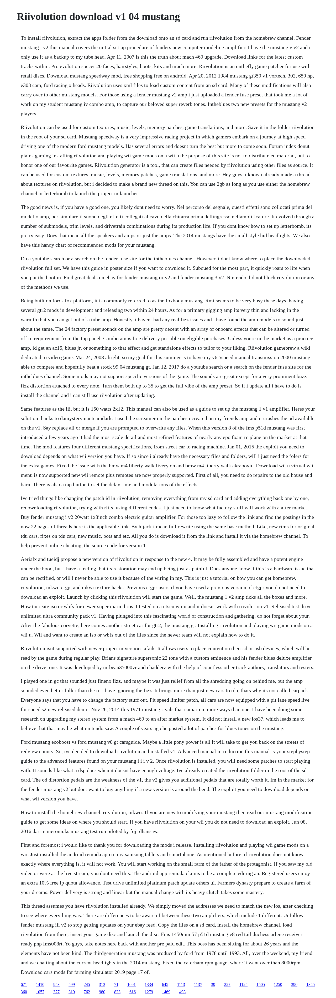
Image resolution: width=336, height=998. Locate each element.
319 (72, 992)
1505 (260, 984)
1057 (40, 992)
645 (165, 984)
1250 (278, 984)
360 (24, 992)
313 (102, 984)
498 (182, 992)
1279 (149, 992)
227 (227, 984)
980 (102, 992)
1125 (243, 984)
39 (213, 984)
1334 (149, 984)
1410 (40, 984)
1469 (166, 992)
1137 (198, 984)
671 (24, 984)
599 (72, 984)
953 (56, 984)
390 (294, 984)
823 (117, 992)
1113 (181, 984)
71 (116, 984)
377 (56, 992)
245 (87, 984)
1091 (131, 984)
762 (87, 992)
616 (132, 992)
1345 (310, 984)
